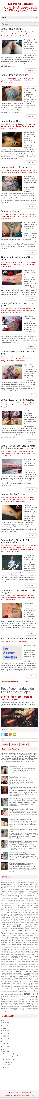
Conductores (23, 907)
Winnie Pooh (10, 361)
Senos (27, 988)
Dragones (35, 917)
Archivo (24, 744)
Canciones (4, 900)
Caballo (3, 898)
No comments (18, 82)
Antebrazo (9, 78)
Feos (24, 78)
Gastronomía (13, 935)
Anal (6, 32)
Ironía (18, 944)
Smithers (9, 991)
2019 (4, 1038)
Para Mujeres (8, 34)
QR (20, 981)
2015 (6, 881)
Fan (14, 547)
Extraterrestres (5, 926)
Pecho (19, 597)
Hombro (3, 405)
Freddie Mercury (19, 933)
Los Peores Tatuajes (20, 3)
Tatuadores (24, 997)
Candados (10, 900)
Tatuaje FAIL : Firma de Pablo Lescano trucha (16, 541)
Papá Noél (23, 969)
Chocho (3, 905)
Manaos (9, 952)
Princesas (21, 980)
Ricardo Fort (8, 985)
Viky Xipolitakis (9, 1008)
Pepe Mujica (8, 974)
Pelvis (36, 973)
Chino (16, 903)
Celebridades (9, 902)
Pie (8, 976)
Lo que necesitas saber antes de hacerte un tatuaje (16, 697)
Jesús (22, 944)
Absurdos (4, 882)
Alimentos (27, 884)
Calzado (26, 898)
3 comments (33, 36)
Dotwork (21, 917)
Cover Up (18, 911)
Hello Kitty (20, 939)
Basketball (4, 891)
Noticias (11, 499)
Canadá (36, 898)
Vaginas (25, 36)
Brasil (24, 262)
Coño (36, 909)
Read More (31, 70)
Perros (21, 974)
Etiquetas (15, 744)
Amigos (32, 884)
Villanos (16, 1008)
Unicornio (22, 1005)
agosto (7, 1062)
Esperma (21, 922)
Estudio (9, 924)
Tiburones (27, 1001)
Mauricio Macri (22, 956)
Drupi (7, 919)
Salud (33, 986)
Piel (11, 976)
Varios (8, 1006)
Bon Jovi (35, 895)
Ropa (36, 985)
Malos (28, 78)
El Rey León (34, 919)
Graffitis (31, 937)
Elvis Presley (17, 921)
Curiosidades (26, 912)
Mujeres (12, 126)
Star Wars (22, 359)
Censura (19, 902)
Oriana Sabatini (33, 966)
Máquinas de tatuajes (32, 952)
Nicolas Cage (12, 964)
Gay (27, 935)
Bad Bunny (4, 889)
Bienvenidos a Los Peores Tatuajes (18, 639)
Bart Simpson (34, 889)
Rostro (9, 172)
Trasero (13, 36)
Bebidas (19, 891)
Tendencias (35, 999)
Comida (3, 907)
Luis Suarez (7, 951)
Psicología (4, 981)
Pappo (11, 971)
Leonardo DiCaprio (16, 947)
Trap (26, 1003)
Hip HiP (35, 939)
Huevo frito (14, 942)
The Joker (21, 1001)
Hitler (13, 940)
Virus (30, 1008)
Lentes (6, 947)
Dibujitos (25, 357)
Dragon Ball (27, 917)
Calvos (21, 898)
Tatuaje (33, 34)
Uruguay (9, 82)
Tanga (16, 994)
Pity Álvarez (14, 978)
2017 (15, 881)
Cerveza (29, 308)
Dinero (26, 916)
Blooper (9, 895)
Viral (23, 1008)
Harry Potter (13, 939)
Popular (5, 744)
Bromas (24, 897)
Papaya (36, 969)
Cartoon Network (33, 900)
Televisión (28, 999)
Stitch (2, 994)
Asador (12, 888)
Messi (7, 958)
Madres (19, 951)
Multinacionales (19, 961)
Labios (32, 946)
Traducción (21, 1003)
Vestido (32, 1006)
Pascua (11, 973)
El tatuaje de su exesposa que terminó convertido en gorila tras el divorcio (21, 863)
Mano (18, 952)
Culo (19, 32)
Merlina (3, 958)
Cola (16, 32)
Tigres (32, 1001)
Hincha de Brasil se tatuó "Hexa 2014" (17, 258)
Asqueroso (23, 888)
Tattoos (15, 996)
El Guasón (22, 919)
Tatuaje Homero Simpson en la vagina (21, 809)
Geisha (31, 935)
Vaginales (19, 36)
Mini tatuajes (11, 959)
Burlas (19, 497)
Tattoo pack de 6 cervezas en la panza (17, 304)
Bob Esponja (15, 895)
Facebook (13, 926)
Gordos (14, 310)
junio (6, 1067)
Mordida (36, 959)
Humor (26, 124)
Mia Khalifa (12, 958)
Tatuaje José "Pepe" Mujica (14, 75)
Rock (30, 985)
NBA (20, 963)
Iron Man (14, 944)
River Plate (23, 985)
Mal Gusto (25, 951)
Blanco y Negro (17, 78)
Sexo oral (8, 990)
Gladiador (3, 937)
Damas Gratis (32, 545)
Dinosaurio (32, 916)
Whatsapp (35, 1008)
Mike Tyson (4, 959)
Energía (27, 921)
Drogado (3, 919)
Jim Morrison (27, 944)
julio (6, 1065)
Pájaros (29, 968)
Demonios (19, 914)
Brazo (14, 403)
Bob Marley (23, 895)
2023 (4, 1028)
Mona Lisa (30, 959)
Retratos (30, 983)
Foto (30, 32)
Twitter (7, 501)
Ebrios (11, 919)
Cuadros (3, 912)
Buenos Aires (30, 897)
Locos (5, 949)
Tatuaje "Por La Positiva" (13, 494)
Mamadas (3, 952)
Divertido (8, 917)
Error (17, 595)
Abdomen (9, 308)
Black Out (28, 893)
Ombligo (26, 966)
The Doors (15, 1001)
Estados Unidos (29, 922)
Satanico (12, 988)
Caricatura (26, 900)
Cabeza (13, 898)
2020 (4, 1036)
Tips (6, 1003)
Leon (18, 405)
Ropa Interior (5, 986)
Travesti (36, 1003)
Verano (17, 1006)
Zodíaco (32, 1010)
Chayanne (31, 902)
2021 (4, 1033)
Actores (9, 882)
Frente (26, 933)
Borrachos (3, 897)
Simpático (35, 990)
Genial (36, 935)
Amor (36, 884)
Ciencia (14, 905)
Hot (2, 34)
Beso (7, 893)
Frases (3, 453)
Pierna (21, 976)
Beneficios (29, 891)
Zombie (36, 1010)
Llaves (36, 947)
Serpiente (35, 988)
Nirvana (25, 964)
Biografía (16, 893)
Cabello (8, 898)
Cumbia (24, 545)
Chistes (23, 497)
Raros (31, 981)
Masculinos (14, 956)
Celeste (15, 902)
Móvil (2, 961)
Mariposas (35, 954)
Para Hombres (18, 971)
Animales (11, 170)
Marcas (3, 954)
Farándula (14, 928)
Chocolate (8, 905)
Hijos (25, 939)
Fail (35, 262)
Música (30, 547)
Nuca (18, 966)
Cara (30, 170)
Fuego (32, 933)
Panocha (10, 969)
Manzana (23, 952)
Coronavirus (11, 911)
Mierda (36, 958)
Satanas (7, 988)
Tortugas (15, 1003)
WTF (15, 1010)
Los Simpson (23, 949)
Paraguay (35, 971)
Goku (8, 937)
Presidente (14, 980)
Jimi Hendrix (34, 944)
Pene (9, 216)
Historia (3, 940)
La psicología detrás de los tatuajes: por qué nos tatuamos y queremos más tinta (23, 842)
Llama (32, 947)
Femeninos (24, 32)
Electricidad (4, 921)
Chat (27, 902)
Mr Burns (6, 961)
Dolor (17, 917)
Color (16, 214)
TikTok (36, 1001)
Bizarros (11, 32)
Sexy (24, 34)
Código (28, 905)
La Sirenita (27, 946)
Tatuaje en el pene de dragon (18, 853)
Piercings (15, 34)
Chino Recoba (23, 903)
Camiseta (30, 898)
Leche (2, 947)
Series (31, 988)
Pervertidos (4, 976)
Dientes (22, 916)
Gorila (20, 937)
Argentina (9, 545)
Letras (24, 947)
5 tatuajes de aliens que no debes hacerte (22, 799)
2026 (4, 1020)
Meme (22, 405)
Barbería (22, 889)
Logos (30, 124)
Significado (18, 990)
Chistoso (25, 451)
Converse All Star (28, 909)
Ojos (21, 966)
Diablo (36, 914)
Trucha (3, 551)
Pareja (3, 973)
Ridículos (15, 359)
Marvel (3, 956)
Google (12, 937)
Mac (16, 951)
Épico (33, 921)
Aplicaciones (26, 886)
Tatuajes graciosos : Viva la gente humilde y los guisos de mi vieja (18, 447)
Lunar (12, 951)
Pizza (20, 978)
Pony (34, 978)
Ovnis (9, 968)
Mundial (13, 264)
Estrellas (3, 924)
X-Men (19, 1010)
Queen (24, 981)
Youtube (27, 1010)
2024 (4, 1025)
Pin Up (30, 976)
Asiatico (17, 888)
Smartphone (4, 991)
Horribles (3, 172)
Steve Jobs (35, 991)
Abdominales (34, 881)
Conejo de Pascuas (32, 907)
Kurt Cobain (21, 946)
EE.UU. (16, 919)
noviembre (8, 1054)
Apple (31, 886)
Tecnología (14, 999)
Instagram (3, 944)
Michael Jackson (20, 958)
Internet (9, 944)
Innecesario (35, 942)
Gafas (7, 935)
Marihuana (18, 954)
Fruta (29, 933)
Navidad (12, 963)
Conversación (18, 909)
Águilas (18, 882)
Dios (37, 916)
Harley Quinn (5, 939)
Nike (16, 126)
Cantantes (16, 900)
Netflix (7, 964)
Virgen (27, 1008)
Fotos (33, 32)
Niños (21, 964)
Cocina (31, 451)
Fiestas (32, 928)
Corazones (22, 214)
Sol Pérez (14, 991)
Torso (10, 1003)
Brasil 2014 (30, 262)
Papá (18, 969)
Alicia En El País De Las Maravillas (10, 884)
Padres (24, 968)
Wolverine (11, 1010)
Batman (10, 891)
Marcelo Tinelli (10, 954)
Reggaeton (18, 983)
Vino (21, 1008)
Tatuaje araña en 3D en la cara (16, 167)
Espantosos (14, 922)
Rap (28, 981)
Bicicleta (11, 893)
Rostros (20, 80)
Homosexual (35, 940)
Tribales (33, 216)
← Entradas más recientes (10, 681)
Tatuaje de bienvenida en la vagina (20, 819)
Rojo (33, 985)
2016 (10, 881)
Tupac (12, 1005)
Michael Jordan (30, 958)
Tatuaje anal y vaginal (12, 29)
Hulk (19, 942)
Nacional (35, 961)
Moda (25, 959)
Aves (32, 888)
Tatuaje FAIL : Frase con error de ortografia (18, 591)
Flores (36, 928)
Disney (3, 917)
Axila (36, 888)
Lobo (2, 949)
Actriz (13, 882)
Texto (8, 36)
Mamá (36, 951)
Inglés (29, 942)
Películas (24, 973)
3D (7, 170)
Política (15, 80)
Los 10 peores (15, 949)
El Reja (28, 919)
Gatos (19, 935)
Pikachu (26, 976)
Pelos (28, 973)
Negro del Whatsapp (28, 963)
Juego (9, 946)
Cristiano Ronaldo (29, 911)
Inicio (27, 681)
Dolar (13, 917)
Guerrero (35, 937)
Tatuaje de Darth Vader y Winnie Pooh (17, 352)
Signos (24, 990)
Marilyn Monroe (26, 954)
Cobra (18, 905)
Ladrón (36, 946)
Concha (16, 907)
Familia (36, 926)
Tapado (21, 994)
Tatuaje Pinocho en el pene (17, 777)
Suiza (6, 994)
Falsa (10, 547)
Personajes (9, 80)
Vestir (36, 1006)
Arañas (17, 170)
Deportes (25, 914)
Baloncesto (11, 889)
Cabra (17, 898)
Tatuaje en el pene (10, 211)
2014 (7, 497)
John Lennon (4, 946)
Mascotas (7, 956)
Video (3, 1008)
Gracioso (8, 453)
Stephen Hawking (27, 991)
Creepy (22, 911)
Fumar (36, 933)
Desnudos (31, 914)
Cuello (18, 124)
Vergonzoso (27, 1006)
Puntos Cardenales (13, 981)
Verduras (21, 1006)
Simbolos (29, 990)
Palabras (35, 968)
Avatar (29, 888)
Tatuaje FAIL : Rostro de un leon (17, 400)
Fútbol (3, 264)
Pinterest (3, 978)
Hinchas (7, 264)
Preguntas (8, 980)
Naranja (7, 963)
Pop (37, 978)
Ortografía (13, 597)
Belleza (24, 891)
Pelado (19, 973)
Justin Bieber (14, 946)
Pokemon (24, 978)
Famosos (4, 928)
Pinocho (35, 976)
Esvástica (15, 924)
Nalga (3, 963)
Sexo (2, 990)
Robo (27, 985)
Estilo (36, 922)
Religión (24, 983)
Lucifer (29, 949)
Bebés (15, 891)
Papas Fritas (30, 969)
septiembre (8, 1059)
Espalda (31, 357)
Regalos (9, 983)
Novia (14, 966)
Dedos (15, 914)
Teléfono (21, 999)
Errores (21, 595)
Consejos (4, 909)
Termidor (3, 1001)
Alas (7, 214)
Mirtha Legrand (19, 959)
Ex (20, 924)
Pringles (27, 980)
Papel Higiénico (5, 971)
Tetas (7, 1001)
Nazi (17, 963)
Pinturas (8, 978)
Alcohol (34, 882)
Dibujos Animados (13, 916)
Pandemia (4, 969)
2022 (4, 1031)
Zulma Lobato (5, 1012)
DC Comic (10, 914)
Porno (20, 34)
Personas (35, 974)
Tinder (2, 1003)
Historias (8, 940)
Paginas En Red (14, 1095)
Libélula (28, 947)
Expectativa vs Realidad (30, 924)
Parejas (7, 973)
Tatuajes (3, 36)
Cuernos (28, 214)
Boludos (29, 895)
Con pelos (10, 907)
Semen (23, 988)
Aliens (21, 884)
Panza (28, 310)
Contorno (10, 909)
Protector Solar (34, 980)
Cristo (36, 911)
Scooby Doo (18, 988)
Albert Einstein (28, 882)
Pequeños (21, 126)
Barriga (15, 308)
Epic (31, 921)
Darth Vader (19, 357)
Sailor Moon (28, 986)
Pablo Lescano (11, 549)
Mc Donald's (30, 956)
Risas (18, 985)
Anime (13, 886)
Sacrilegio (21, 986)
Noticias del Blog (11, 642)
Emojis (23, 921)
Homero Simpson (26, 940)
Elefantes (11, 921)
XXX (23, 1010)
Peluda (32, 973)
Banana (17, 889)
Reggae (13, 983)
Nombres (30, 964)
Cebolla (3, 902)
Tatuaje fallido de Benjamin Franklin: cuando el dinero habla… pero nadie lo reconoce (23, 788)
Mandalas (14, 952)
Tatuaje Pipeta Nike (11, 121)
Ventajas (12, 1006)
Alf (37, 882)
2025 (4, 1023)
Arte (9, 888)
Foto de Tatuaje (14, 930)
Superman (10, 994)
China (12, 903)
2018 (18, 881)
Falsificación (29, 926)
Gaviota (23, 935)
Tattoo (28, 34)
